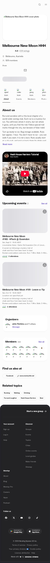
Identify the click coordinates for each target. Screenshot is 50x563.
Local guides (31, 456)
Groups (29, 429)
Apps (5, 497)
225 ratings (25, 51)
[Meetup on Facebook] (6, 517)
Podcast (6, 503)
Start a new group (35, 411)
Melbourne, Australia (14, 56)
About (5, 476)
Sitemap (29, 467)
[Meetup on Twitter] (14, 517)
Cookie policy (35, 549)
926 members (12, 60)
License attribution (22, 553)
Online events (31, 451)
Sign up (6, 429)
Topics (28, 440)
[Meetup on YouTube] (21, 517)
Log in (5, 435)
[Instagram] (29, 517)
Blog (5, 481)
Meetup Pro (8, 487)
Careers (6, 492)
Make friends (31, 462)
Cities (28, 445)
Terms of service (18, 545)
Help (5, 440)
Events (28, 435)
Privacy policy (32, 545)
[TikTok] (37, 517)
